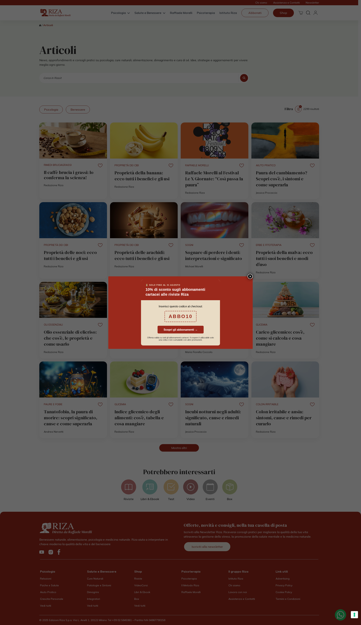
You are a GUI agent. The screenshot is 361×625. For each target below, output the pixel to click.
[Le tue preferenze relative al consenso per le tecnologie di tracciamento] (354, 614)
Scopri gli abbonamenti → (181, 329)
